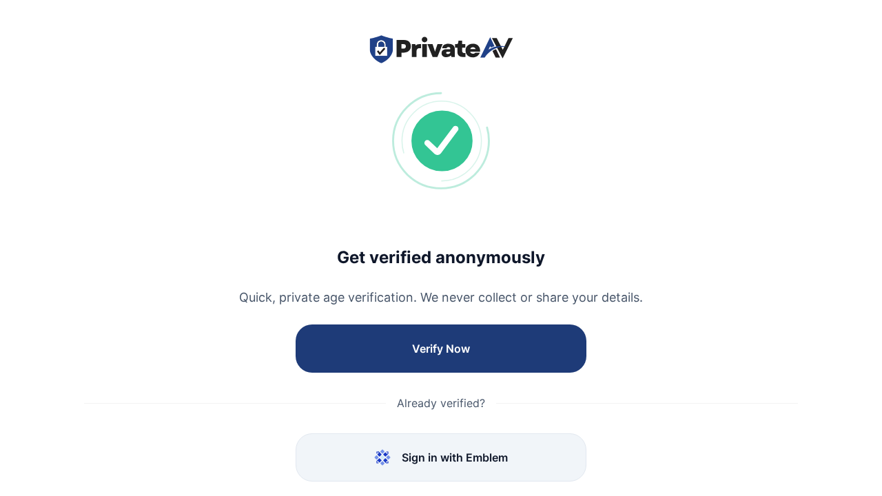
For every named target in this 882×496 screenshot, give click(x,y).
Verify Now (441, 348)
